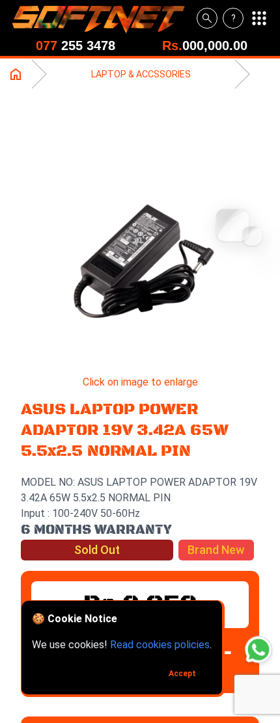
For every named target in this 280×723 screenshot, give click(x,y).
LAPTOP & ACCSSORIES (141, 74)
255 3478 (75, 45)
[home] (103, 18)
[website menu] (259, 18)
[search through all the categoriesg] (207, 18)
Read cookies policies (160, 644)
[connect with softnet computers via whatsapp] (258, 649)
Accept (182, 673)
